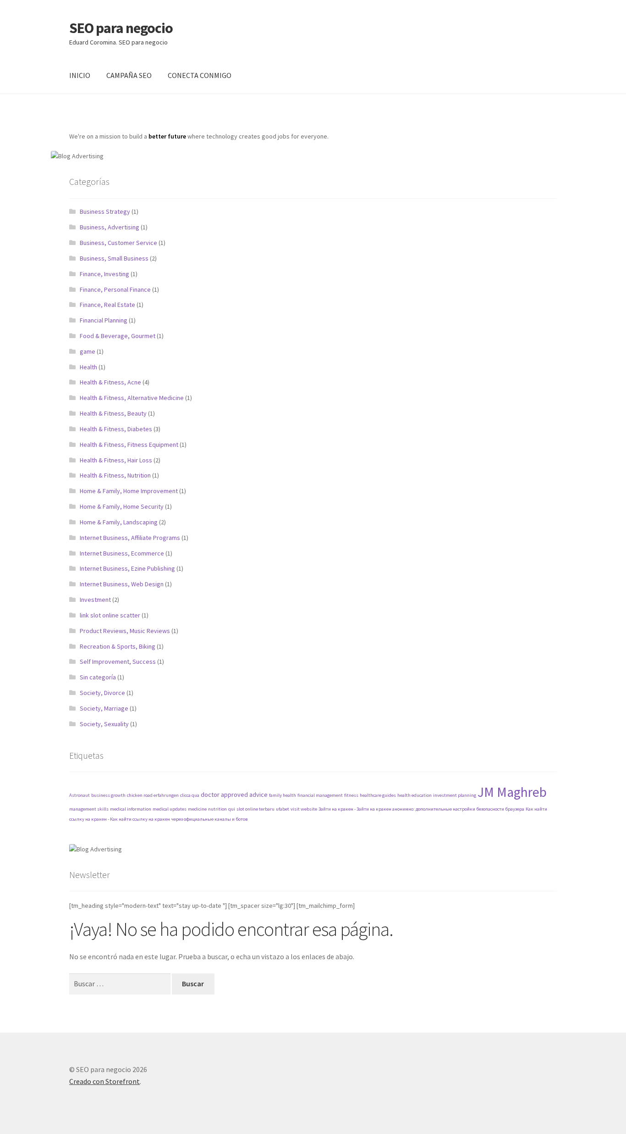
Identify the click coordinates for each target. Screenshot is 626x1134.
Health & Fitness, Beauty (113, 413)
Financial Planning (103, 320)
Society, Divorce (102, 693)
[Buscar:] (120, 983)
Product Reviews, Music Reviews (125, 631)
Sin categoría (98, 677)
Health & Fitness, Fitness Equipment (129, 444)
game (87, 351)
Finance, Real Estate (107, 304)
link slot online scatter (110, 615)
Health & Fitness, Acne (110, 382)
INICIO (79, 75)
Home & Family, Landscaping (119, 522)
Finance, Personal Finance (115, 289)
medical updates (170, 809)
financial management (320, 795)
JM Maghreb (512, 792)
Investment (95, 599)
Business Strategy (105, 211)
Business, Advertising (109, 227)
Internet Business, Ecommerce (122, 553)
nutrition (217, 809)
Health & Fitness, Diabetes (116, 429)
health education (414, 795)
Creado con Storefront (104, 1081)
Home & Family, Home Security (122, 506)
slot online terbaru (255, 809)
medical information (130, 809)
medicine (197, 809)
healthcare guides (378, 795)
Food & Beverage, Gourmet (117, 336)
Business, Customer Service (118, 243)
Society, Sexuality (104, 724)
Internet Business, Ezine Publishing (127, 568)
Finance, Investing (104, 274)
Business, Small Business (114, 258)
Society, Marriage (104, 708)
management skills (89, 809)
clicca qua (189, 795)
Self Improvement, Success (118, 661)
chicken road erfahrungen (153, 795)
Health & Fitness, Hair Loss (116, 460)
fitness (351, 795)
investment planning (454, 795)
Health (88, 367)
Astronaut (79, 795)
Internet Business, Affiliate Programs (130, 538)
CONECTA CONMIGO (199, 75)
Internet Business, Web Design (122, 584)
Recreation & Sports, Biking (117, 646)
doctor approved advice (234, 794)
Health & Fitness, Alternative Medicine (132, 398)
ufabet (282, 809)
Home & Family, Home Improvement (129, 491)
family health (282, 795)
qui (231, 809)
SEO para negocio (121, 28)
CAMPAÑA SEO (129, 75)
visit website (304, 809)
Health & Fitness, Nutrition (115, 475)
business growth (108, 795)
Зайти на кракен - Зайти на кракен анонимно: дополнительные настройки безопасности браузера (421, 809)
